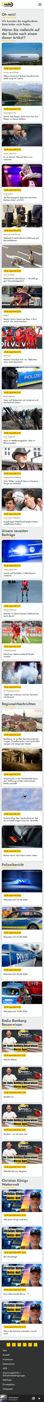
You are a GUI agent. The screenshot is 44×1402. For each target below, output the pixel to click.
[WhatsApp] (8, 1344)
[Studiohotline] (35, 1344)
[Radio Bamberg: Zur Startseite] (19, 4)
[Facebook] (14, 1344)
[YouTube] (25, 1344)
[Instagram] (19, 1344)
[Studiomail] (30, 1344)
